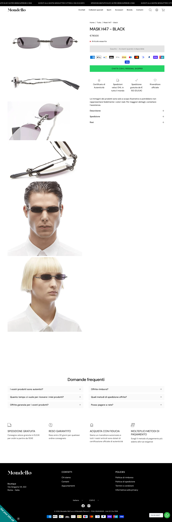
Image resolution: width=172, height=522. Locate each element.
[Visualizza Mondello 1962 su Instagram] (89, 506)
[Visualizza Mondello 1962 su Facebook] (83, 506)
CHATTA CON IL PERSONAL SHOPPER (127, 68)
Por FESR (115, 511)
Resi (92, 122)
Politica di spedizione (125, 481)
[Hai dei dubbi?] (167, 515)
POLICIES (120, 472)
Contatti (65, 481)
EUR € (92, 500)
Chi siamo (66, 477)
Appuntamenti (68, 485)
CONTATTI (67, 472)
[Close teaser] (18, 518)
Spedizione (95, 116)
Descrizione (95, 110)
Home (92, 22)
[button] (9, 513)
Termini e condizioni (124, 485)
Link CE (108, 511)
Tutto (99, 22)
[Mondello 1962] (17, 9)
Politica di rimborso (124, 477)
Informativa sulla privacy (126, 490)
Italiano (76, 500)
